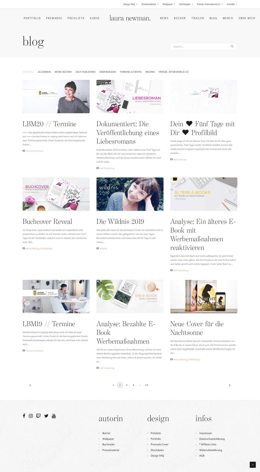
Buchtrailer (108, 444)
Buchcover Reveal (47, 222)
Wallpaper (168, 4)
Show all (28, 72)
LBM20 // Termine (50, 124)
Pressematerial (149, 4)
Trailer (197, 18)
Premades (54, 18)
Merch (228, 18)
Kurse (95, 18)
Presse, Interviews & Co (208, 4)
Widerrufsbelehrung (210, 450)
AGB (201, 455)
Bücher (180, 18)
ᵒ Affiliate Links (207, 444)
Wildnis (150, 72)
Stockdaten (185, 4)
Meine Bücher (63, 72)
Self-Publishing (86, 72)
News (164, 18)
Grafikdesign (108, 72)
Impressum (205, 433)
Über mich (247, 18)
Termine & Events (131, 72)
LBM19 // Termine (49, 324)
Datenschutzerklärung (212, 439)
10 (146, 385)
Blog (213, 18)
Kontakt (231, 4)
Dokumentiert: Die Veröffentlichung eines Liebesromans (128, 133)
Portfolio (32, 18)
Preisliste (76, 18)
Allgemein (44, 72)
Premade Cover (159, 444)
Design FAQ (129, 4)
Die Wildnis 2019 (120, 222)
